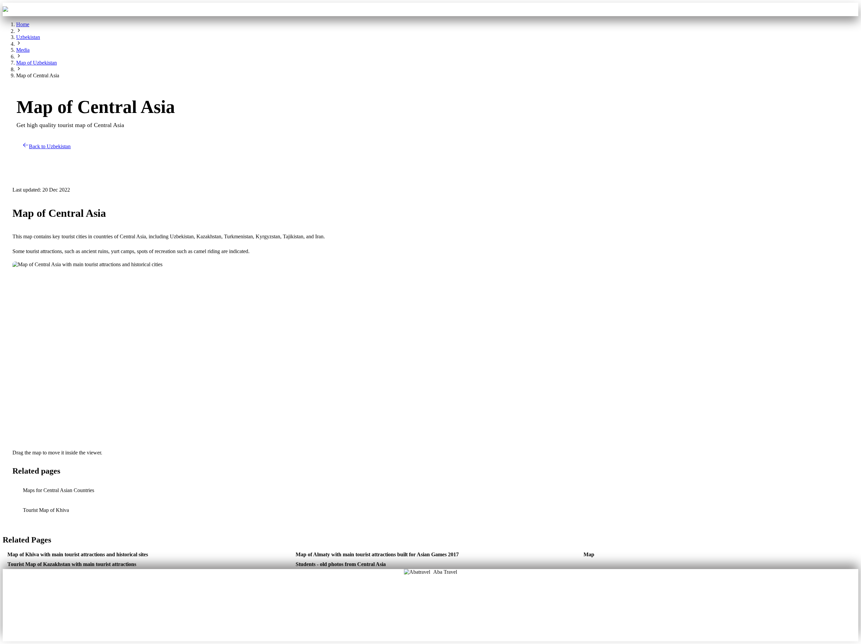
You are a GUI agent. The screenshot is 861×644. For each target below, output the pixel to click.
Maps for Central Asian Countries (58, 490)
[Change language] (848, 9)
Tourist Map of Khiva (46, 510)
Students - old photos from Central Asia (341, 564)
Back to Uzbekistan (50, 146)
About (408, 601)
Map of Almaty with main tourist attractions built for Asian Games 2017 (377, 554)
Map (589, 554)
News (430, 620)
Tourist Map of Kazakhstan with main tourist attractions (71, 564)
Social (453, 610)
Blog (408, 610)
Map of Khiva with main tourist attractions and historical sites (77, 554)
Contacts (488, 9)
